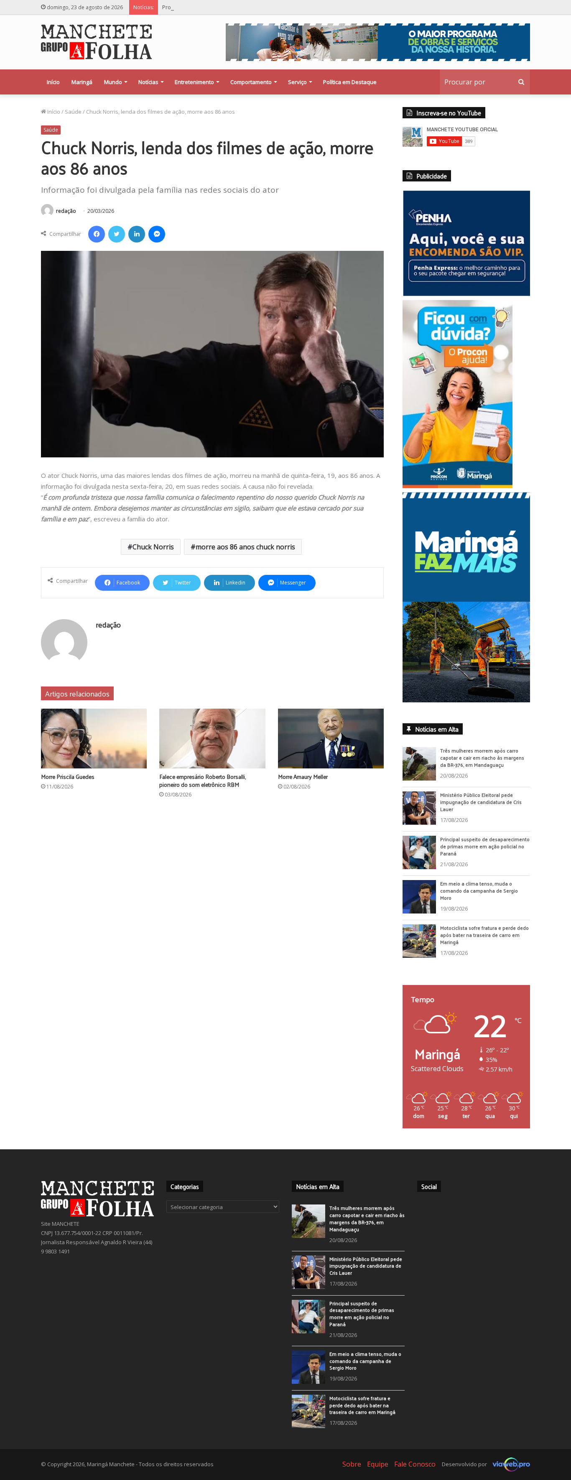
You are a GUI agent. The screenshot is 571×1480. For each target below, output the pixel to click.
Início (53, 82)
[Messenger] (156, 234)
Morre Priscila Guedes (67, 776)
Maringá (81, 82)
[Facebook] (96, 234)
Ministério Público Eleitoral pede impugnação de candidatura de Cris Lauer (481, 807)
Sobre (351, 1469)
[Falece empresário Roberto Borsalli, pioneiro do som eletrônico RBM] (212, 738)
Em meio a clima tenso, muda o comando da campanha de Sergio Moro (479, 896)
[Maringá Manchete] (96, 41)
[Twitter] (116, 234)
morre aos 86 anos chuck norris (245, 546)
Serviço (297, 82)
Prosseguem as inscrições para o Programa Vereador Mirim (238, 7)
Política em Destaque (350, 82)
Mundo (113, 82)
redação (66, 210)
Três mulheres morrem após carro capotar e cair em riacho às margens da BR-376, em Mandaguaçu (482, 763)
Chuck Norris (153, 546)
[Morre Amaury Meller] (331, 738)
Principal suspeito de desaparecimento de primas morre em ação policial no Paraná (485, 852)
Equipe (377, 1469)
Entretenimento (194, 82)
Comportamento (251, 82)
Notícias (148, 82)
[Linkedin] (136, 234)
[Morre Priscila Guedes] (94, 738)
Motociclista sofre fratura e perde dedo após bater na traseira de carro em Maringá (484, 940)
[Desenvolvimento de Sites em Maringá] (509, 1469)
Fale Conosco (415, 1469)
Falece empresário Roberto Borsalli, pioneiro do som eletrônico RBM (202, 780)
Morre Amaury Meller (303, 776)
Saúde (73, 111)
